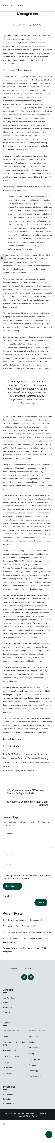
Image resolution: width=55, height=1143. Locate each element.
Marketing (33, 1042)
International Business (38, 1031)
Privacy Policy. (31, 1116)
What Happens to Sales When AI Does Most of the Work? (27, 932)
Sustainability (34, 1059)
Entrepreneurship (9, 1051)
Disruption (6, 1037)
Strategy (32, 1065)
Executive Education (11, 1056)
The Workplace (35, 1076)
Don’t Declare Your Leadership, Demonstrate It (22, 920)
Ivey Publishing (9, 998)
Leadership (33, 1037)
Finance (6, 1062)
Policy (31, 1054)
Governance (7, 1068)
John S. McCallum (13, 746)
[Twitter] (24, 977)
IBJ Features (8, 1094)
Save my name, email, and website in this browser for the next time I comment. (27, 876)
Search (6, 896)
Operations (33, 1048)
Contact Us (7, 1012)
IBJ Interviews (8, 1104)
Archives (6, 1003)
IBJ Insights (7, 1099)
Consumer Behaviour (11, 1031)
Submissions (8, 1007)
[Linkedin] (31, 977)
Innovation (7, 1073)
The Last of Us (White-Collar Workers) (19, 926)
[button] (44, 5)
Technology (33, 1071)
